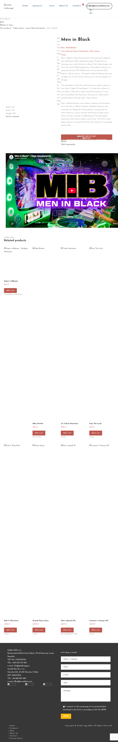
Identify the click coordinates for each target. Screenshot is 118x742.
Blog (52, 6)
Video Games (18, 28)
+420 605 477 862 (19, 663)
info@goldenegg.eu (21, 666)
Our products (5, 28)
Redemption (83, 51)
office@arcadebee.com (22, 681)
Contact (76, 6)
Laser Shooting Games (35, 28)
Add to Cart (86, 138)
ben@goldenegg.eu (99, 6)
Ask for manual (12, 117)
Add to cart (10, 290)
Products (37, 6)
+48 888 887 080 (19, 678)
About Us (63, 6)
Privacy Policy (16, 738)
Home (25, 6)
